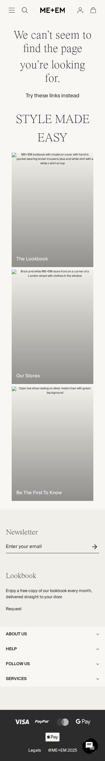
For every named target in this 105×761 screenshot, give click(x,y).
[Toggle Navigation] (12, 10)
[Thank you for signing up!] (95, 546)
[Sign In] (80, 10)
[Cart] (93, 10)
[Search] (25, 10)
